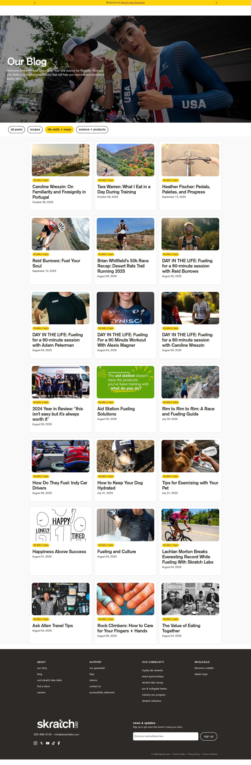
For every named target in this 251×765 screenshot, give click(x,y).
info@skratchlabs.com (67, 734)
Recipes (35, 129)
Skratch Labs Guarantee (133, 3)
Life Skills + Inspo (59, 129)
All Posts (16, 129)
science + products (92, 129)
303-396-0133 (43, 734)
